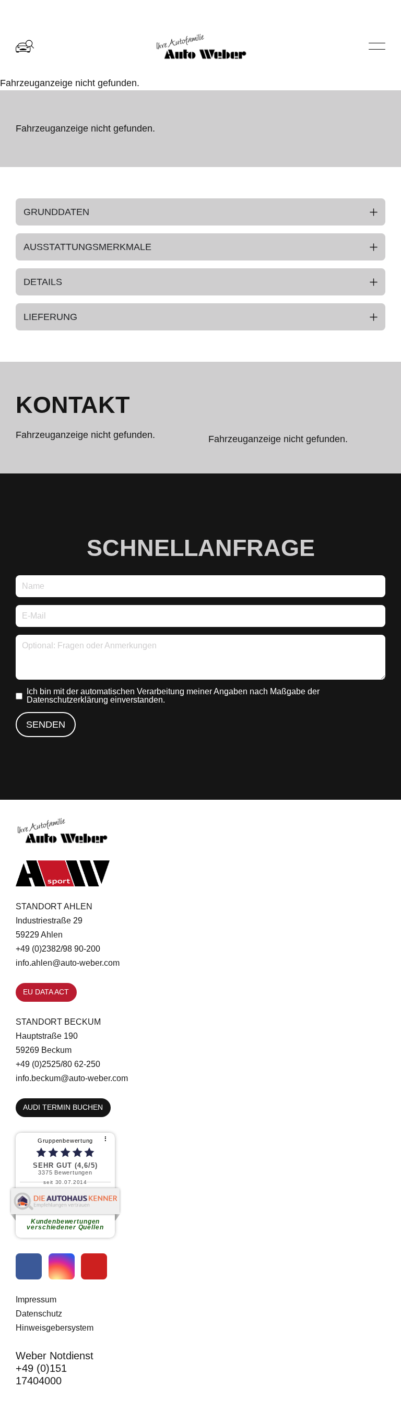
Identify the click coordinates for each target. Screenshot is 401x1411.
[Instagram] (62, 1266)
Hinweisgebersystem (54, 1327)
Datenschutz (39, 1313)
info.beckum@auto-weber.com (72, 1078)
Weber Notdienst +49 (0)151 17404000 (54, 1368)
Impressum (36, 1299)
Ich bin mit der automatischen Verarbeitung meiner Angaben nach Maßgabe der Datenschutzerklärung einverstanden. (173, 695)
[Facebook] (29, 1266)
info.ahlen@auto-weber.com (68, 962)
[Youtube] (94, 1266)
